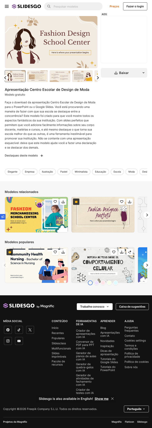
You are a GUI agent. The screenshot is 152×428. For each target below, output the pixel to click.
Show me (101, 398)
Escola (117, 171)
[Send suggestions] (3, 217)
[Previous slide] (5, 265)
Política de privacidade (132, 355)
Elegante (12, 171)
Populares (58, 338)
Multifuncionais (61, 348)
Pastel (63, 171)
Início (55, 327)
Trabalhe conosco (92, 306)
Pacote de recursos (58, 363)
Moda (131, 171)
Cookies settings (135, 340)
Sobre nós (131, 367)
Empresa (29, 171)
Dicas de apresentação (109, 352)
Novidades (107, 341)
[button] (98, 78)
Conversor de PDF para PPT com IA (85, 345)
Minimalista (81, 171)
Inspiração (107, 346)
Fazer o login (135, 6)
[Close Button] (112, 398)
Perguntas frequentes (131, 329)
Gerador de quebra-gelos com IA (84, 367)
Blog (103, 327)
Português (134, 409)
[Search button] (49, 6)
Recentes (58, 333)
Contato (129, 335)
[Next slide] (91, 42)
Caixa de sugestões (132, 306)
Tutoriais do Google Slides (109, 360)
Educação (100, 171)
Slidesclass (59, 343)
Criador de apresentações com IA (85, 334)
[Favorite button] (81, 22)
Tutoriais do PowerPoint (107, 368)
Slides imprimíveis (59, 355)
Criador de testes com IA (85, 391)
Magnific (117, 421)
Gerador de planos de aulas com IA (86, 356)
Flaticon (129, 421)
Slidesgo (142, 421)
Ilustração (47, 171)
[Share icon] (91, 22)
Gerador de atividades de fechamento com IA (85, 380)
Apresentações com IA (110, 334)
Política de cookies (136, 361)
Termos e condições (131, 347)
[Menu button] (7, 6)
